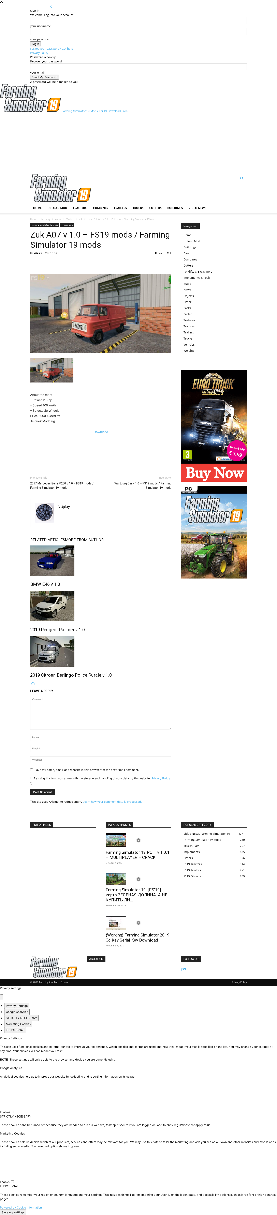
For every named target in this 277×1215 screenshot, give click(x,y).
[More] (53, 262)
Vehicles (189, 344)
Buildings (175, 208)
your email (37, 72)
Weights (189, 350)
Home (37, 208)
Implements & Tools (197, 278)
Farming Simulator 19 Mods (56, 219)
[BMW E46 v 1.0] (100, 560)
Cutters (155, 208)
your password (40, 39)
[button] (242, 179)
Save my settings (13, 1212)
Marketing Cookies (18, 1024)
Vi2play (38, 252)
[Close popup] (1, 997)
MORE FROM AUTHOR (84, 539)
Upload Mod (57, 208)
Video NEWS (197, 208)
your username (40, 26)
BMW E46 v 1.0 (45, 584)
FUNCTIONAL (15, 1030)
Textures (189, 320)
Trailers (120, 208)
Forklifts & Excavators (198, 271)
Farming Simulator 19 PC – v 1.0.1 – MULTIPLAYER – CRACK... (138, 855)
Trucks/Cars (83, 219)
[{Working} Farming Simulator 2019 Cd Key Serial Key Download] (138, 923)
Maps (187, 284)
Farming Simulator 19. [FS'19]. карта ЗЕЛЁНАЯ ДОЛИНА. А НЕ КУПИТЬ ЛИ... (136, 894)
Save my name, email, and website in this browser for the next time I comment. (86, 769)
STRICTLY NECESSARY (21, 1018)
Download (101, 432)
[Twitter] (44, 262)
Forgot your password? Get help (51, 48)
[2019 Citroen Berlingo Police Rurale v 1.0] (100, 651)
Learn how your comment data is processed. (112, 801)
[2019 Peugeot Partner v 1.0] (100, 606)
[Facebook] (34, 262)
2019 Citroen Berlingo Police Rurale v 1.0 (71, 675)
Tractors (80, 208)
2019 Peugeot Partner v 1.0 (57, 629)
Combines (100, 208)
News (187, 290)
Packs (187, 308)
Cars (187, 253)
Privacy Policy (39, 53)
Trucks (138, 208)
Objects (189, 296)
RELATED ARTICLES (47, 539)
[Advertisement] (138, 143)
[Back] (51, 6)
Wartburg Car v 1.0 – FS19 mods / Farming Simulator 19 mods (142, 486)
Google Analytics (17, 1012)
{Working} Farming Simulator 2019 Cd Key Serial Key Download (138, 938)
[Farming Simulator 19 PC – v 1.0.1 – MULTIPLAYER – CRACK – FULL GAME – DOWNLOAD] (138, 840)
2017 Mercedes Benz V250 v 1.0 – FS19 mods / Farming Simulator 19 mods (61, 486)
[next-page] (34, 684)
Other (187, 302)
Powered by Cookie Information (21, 1207)
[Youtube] (184, 969)
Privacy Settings (17, 1005)
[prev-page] (31, 684)
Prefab (188, 314)
